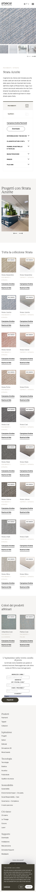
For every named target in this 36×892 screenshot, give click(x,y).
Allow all (29, 886)
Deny (21, 886)
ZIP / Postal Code (18, 682)
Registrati (10, 700)
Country (18, 693)
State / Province (18, 688)
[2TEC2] (6, 4)
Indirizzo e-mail (18, 674)
